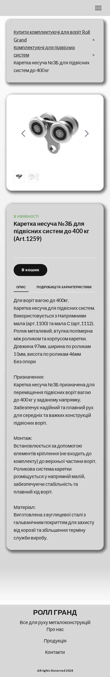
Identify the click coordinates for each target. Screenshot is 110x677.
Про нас (55, 629)
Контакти (55, 652)
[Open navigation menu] (98, 8)
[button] (30, 270)
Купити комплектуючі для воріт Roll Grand (52, 36)
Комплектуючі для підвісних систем (44, 51)
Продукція (55, 640)
